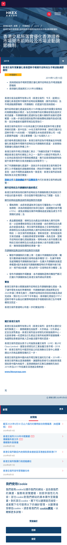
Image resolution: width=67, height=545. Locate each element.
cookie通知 (46, 508)
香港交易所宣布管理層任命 (16, 470)
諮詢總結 (20, 179)
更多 (61, 409)
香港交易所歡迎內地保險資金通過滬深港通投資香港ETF (30, 452)
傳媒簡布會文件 (10, 439)
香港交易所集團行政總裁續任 (17, 461)
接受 (33, 539)
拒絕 (33, 530)
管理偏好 (33, 521)
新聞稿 (33, 417)
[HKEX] (16, 14)
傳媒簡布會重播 (10, 442)
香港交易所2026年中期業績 (16, 436)
